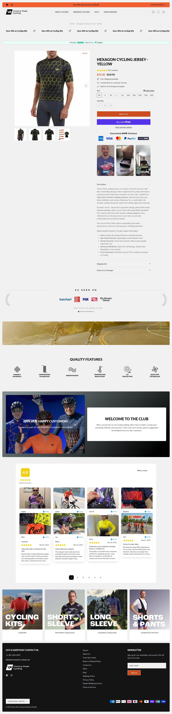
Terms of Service (89, 687)
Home (72, 24)
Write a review (142, 470)
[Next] (86, 85)
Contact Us (87, 665)
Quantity (100, 101)
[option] (52, 88)
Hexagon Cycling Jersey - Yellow (89, 24)
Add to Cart (123, 114)
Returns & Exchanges (105, 270)
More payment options (123, 127)
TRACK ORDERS (110, 12)
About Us (86, 654)
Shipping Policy (89, 676)
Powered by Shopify (30, 707)
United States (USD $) (157, 5)
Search (85, 650)
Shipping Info (102, 264)
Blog (84, 672)
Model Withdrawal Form (92, 683)
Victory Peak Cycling (17, 707)
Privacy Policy (88, 680)
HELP (97, 12)
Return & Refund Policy (92, 661)
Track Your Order (89, 658)
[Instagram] (11, 5)
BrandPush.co (90, 311)
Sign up (134, 673)
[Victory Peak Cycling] (16, 12)
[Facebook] (7, 5)
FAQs (85, 669)
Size (98, 91)
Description (101, 184)
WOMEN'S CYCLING (81, 12)
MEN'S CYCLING (62, 12)
